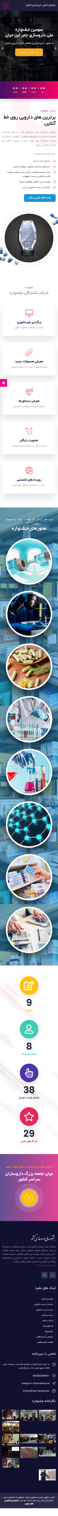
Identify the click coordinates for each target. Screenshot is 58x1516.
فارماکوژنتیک (48, 1334)
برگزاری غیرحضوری (29, 330)
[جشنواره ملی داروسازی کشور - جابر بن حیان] (28, 1423)
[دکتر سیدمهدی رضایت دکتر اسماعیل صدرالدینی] (28, 1460)
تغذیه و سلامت (47, 1307)
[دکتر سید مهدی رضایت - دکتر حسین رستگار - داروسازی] (10, 1459)
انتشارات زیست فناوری (43, 1312)
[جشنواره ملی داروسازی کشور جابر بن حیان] (10, 1447)
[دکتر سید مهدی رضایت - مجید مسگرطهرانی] (10, 1434)
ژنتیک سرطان (47, 1328)
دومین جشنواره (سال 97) (45, 1273)
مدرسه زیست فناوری (44, 1318)
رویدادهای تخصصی (29, 487)
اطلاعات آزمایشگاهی (45, 1350)
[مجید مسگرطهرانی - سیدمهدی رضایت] (47, 1446)
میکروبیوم (49, 1339)
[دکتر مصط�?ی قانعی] (47, 1423)
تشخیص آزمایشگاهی (44, 1345)
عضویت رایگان (29, 448)
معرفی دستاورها (29, 409)
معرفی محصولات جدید (29, 369)
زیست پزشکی (47, 1323)
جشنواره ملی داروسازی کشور (41, 5)
